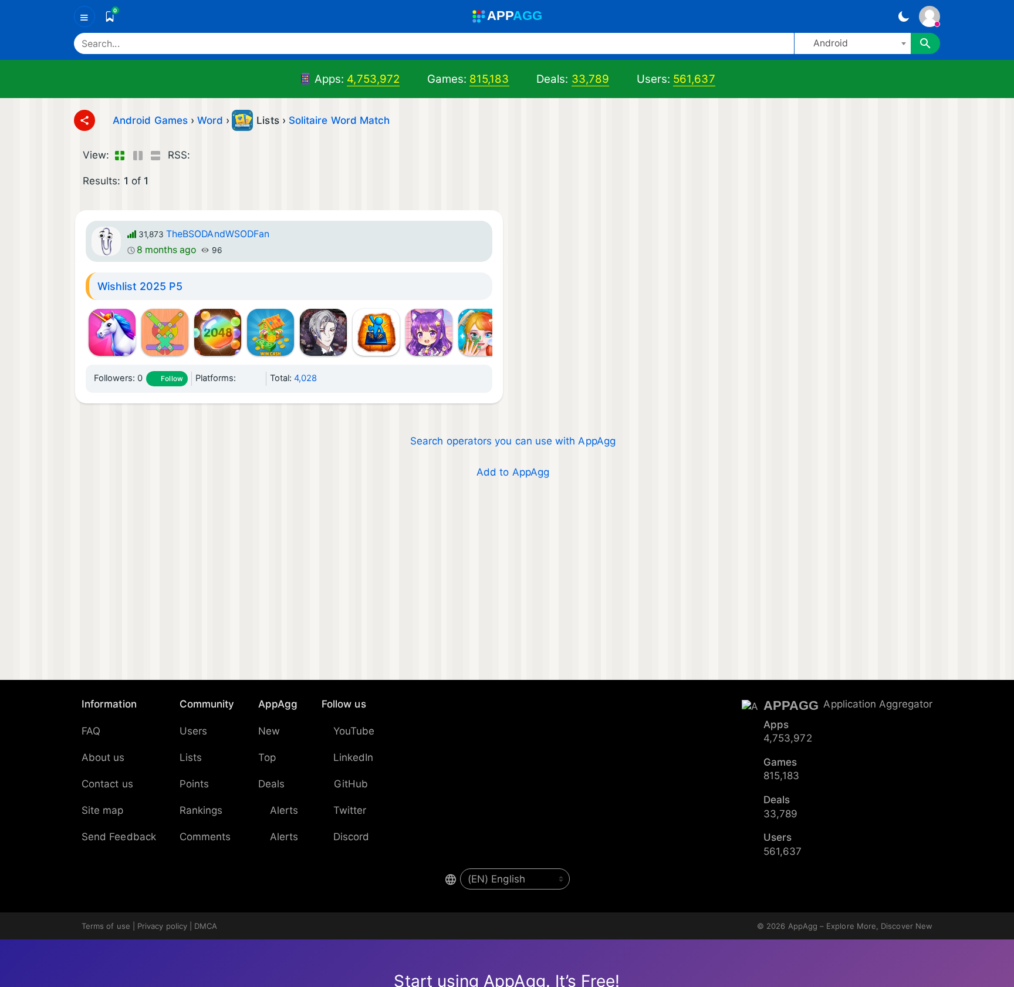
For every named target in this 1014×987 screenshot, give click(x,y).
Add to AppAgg (512, 472)
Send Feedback (119, 837)
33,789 (590, 79)
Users (193, 731)
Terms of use (106, 926)
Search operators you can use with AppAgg (513, 441)
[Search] (925, 43)
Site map (103, 810)
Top (267, 757)
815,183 (489, 79)
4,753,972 (373, 79)
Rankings (201, 810)
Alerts (284, 810)
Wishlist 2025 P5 (139, 286)
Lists (191, 757)
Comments (205, 837)
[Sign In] (929, 16)
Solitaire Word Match (339, 120)
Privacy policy (162, 926)
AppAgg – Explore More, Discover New (860, 926)
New (269, 731)
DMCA (205, 926)
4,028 (305, 378)
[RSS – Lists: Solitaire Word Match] (201, 156)
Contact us (107, 784)
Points (194, 784)
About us (103, 757)
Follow (171, 379)
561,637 (694, 79)
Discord (351, 837)
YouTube (354, 731)
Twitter (350, 810)
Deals (271, 784)
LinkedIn (353, 757)
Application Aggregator (877, 704)
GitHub (351, 784)
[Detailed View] (137, 156)
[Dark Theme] (903, 16)
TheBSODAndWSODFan (217, 234)
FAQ (91, 731)
